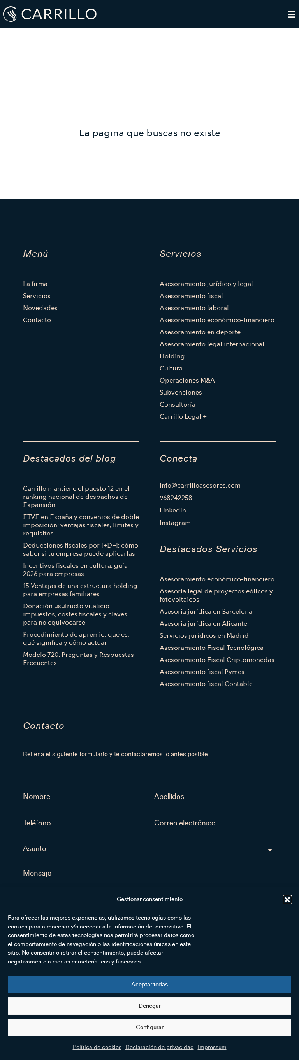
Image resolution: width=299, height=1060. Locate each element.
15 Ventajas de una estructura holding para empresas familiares (80, 590)
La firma (35, 284)
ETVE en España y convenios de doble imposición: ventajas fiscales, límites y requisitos (81, 525)
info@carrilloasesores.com (200, 486)
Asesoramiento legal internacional (212, 344)
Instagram (175, 523)
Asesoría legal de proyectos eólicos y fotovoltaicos (216, 595)
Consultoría (177, 404)
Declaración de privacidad (159, 1047)
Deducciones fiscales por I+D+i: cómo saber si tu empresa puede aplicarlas (80, 549)
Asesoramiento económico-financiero (217, 320)
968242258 (176, 498)
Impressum (212, 1047)
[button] (287, 900)
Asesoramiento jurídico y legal (206, 284)
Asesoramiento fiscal (191, 296)
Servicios (37, 296)
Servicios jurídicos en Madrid (204, 636)
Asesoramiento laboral (194, 308)
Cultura (171, 368)
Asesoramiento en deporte (200, 332)
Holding (172, 356)
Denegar (150, 1006)
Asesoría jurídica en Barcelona (206, 611)
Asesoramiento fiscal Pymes (202, 672)
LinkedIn (173, 510)
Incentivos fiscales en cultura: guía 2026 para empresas (75, 570)
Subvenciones (181, 392)
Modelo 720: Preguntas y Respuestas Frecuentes (78, 659)
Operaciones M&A (187, 380)
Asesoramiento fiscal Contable (206, 684)
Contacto (37, 320)
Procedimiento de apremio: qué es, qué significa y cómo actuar (76, 638)
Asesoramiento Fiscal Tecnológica (212, 648)
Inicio (26, 37)
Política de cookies (97, 1047)
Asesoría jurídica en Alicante (203, 624)
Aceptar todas (149, 985)
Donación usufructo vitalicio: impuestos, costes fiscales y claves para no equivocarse (75, 614)
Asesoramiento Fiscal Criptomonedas (217, 660)
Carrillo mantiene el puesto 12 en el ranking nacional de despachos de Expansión (76, 496)
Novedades (40, 308)
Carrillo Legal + (183, 416)
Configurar (150, 1027)
